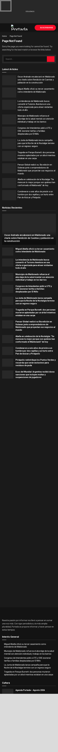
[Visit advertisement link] (29, 411)
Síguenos (29, 12)
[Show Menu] (3, 27)
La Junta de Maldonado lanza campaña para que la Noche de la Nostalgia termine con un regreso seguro (36, 143)
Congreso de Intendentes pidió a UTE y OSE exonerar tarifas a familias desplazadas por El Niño (35, 131)
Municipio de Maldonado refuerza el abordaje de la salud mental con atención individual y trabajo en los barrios (36, 119)
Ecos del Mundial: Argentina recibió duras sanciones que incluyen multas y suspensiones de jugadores (35, 374)
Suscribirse (46, 28)
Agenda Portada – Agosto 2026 (30, 690)
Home (4, 36)
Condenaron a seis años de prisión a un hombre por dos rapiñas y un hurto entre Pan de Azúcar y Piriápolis (35, 194)
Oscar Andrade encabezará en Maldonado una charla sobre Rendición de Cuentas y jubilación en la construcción (36, 79)
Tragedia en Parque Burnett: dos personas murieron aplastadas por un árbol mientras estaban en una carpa (36, 155)
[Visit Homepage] (19, 27)
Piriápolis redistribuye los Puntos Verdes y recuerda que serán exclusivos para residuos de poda (35, 363)
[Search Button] (50, 59)
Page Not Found (16, 36)
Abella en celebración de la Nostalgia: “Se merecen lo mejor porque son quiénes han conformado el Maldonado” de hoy (36, 182)
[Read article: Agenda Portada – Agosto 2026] (7, 693)
